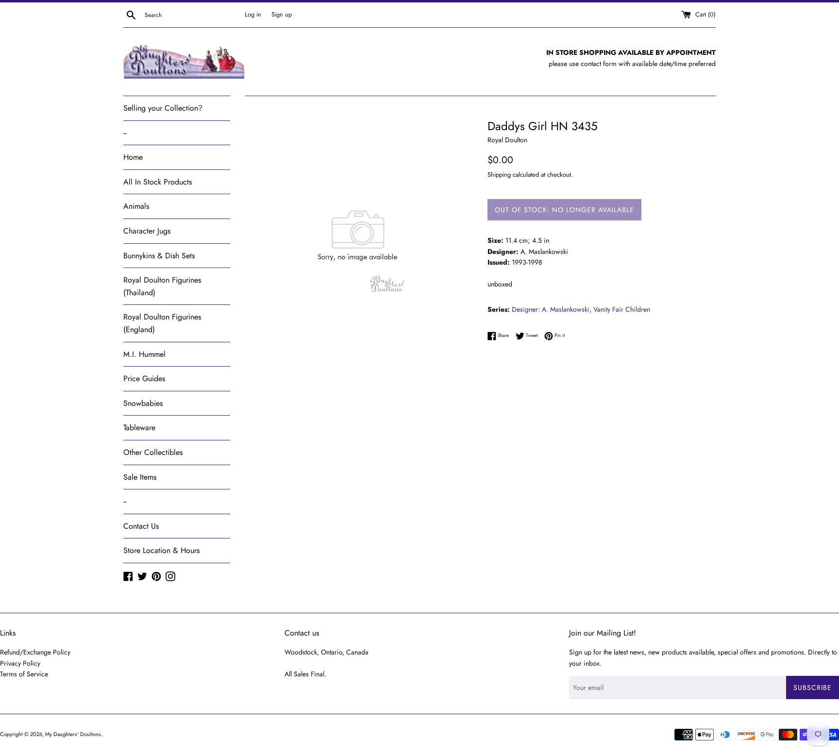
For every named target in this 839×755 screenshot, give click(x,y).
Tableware (139, 427)
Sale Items (139, 477)
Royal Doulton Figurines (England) (162, 323)
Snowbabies (143, 403)
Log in (253, 14)
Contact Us (141, 526)
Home (133, 157)
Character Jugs (146, 230)
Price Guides (144, 378)
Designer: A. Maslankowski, (551, 309)
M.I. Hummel (144, 354)
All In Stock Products (157, 181)
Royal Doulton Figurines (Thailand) (162, 286)
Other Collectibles (153, 452)
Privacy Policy (20, 663)
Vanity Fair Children (621, 309)
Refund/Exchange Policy (35, 652)
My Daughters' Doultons (73, 734)
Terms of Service (24, 674)
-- (124, 132)
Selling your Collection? (162, 108)
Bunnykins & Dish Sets (159, 255)
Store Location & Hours (161, 550)
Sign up (281, 14)
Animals (136, 206)
